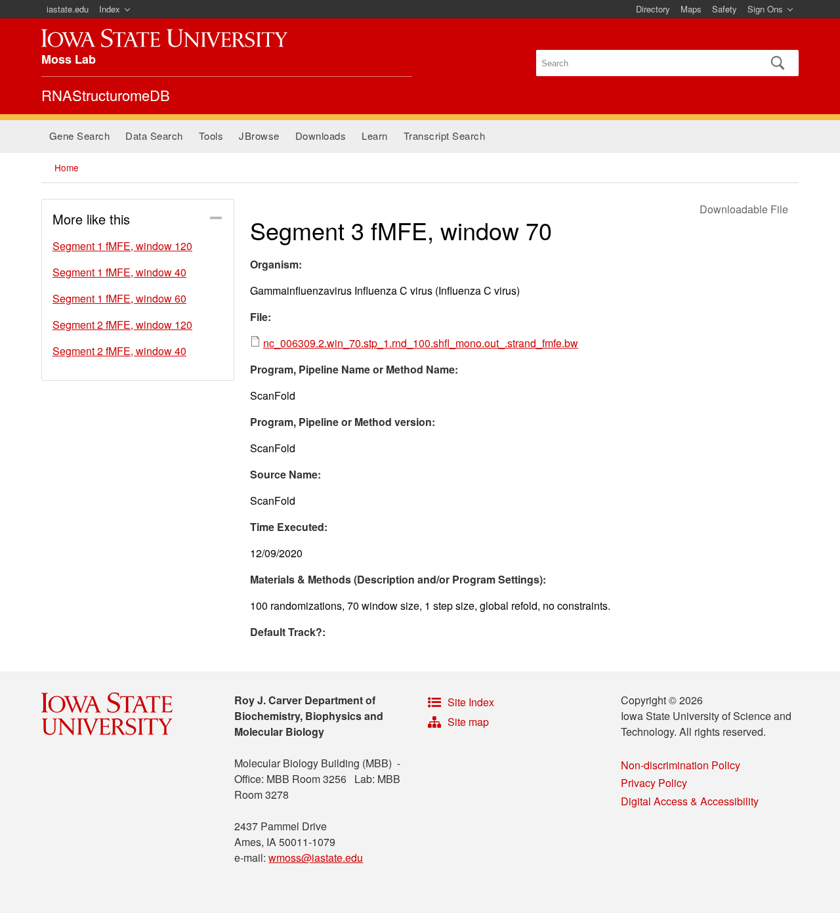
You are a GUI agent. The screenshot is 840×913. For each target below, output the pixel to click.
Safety (724, 9)
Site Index (471, 702)
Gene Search (79, 135)
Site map (468, 721)
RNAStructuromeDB (105, 95)
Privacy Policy (654, 782)
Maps (691, 9)
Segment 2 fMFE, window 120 (122, 324)
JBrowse (259, 135)
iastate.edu (68, 9)
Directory (653, 9)
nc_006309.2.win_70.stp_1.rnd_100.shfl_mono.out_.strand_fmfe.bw (420, 342)
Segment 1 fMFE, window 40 (119, 272)
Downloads (320, 135)
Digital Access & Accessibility (690, 801)
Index (109, 9)
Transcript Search (445, 135)
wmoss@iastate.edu (315, 857)
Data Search (154, 135)
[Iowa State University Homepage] (164, 38)
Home (66, 167)
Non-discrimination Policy (680, 765)
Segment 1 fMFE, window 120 (122, 245)
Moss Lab (68, 59)
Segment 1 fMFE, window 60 (119, 298)
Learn (375, 135)
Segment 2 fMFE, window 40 (119, 350)
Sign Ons (765, 9)
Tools (211, 135)
